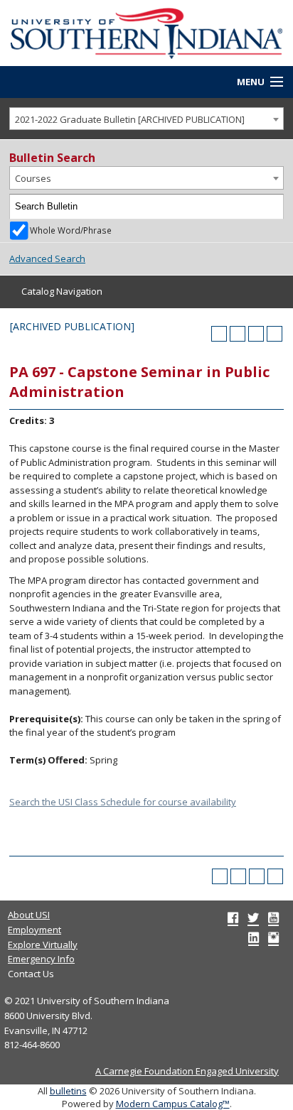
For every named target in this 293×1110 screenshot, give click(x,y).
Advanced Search (47, 258)
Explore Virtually (43, 944)
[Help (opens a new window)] (274, 334)
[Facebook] (233, 917)
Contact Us (31, 973)
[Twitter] (253, 917)
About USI (29, 914)
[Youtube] (273, 917)
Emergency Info (41, 958)
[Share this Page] (237, 334)
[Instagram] (273, 937)
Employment (34, 929)
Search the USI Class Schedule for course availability (122, 801)
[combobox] (146, 119)
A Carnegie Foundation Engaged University (187, 1071)
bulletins (68, 1090)
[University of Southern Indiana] (146, 32)
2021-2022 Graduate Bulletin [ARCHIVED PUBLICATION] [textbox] (130, 119)
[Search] (272, 206)
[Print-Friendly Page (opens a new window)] (256, 334)
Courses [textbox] (33, 178)
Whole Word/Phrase (71, 230)
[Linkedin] (253, 937)
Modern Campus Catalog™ (173, 1103)
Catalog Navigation (61, 291)
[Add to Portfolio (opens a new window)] (219, 334)
